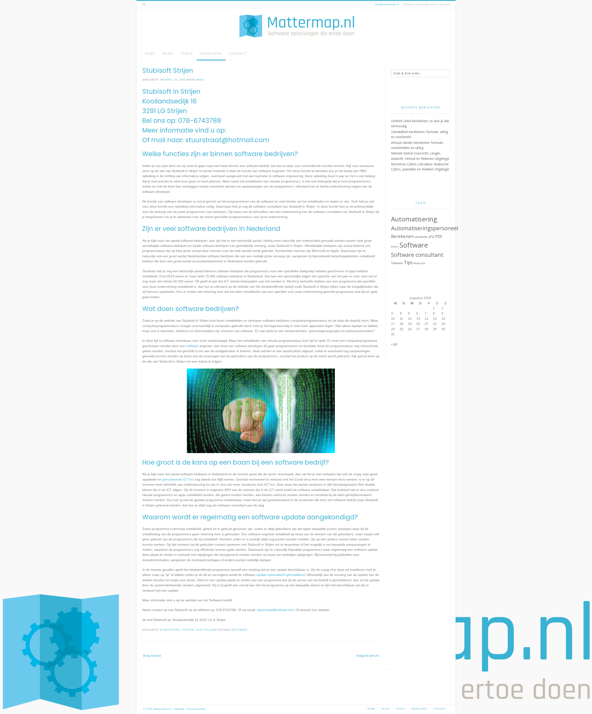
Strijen (188, 629)
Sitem (177, 709)
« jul (394, 344)
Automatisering (414, 219)
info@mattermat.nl (387, 4)
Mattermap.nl (162, 709)
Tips (408, 262)
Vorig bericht (152, 655)
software (192, 346)
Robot (394, 246)
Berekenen (402, 236)
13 (418, 318)
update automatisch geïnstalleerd (280, 575)
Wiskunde (419, 263)
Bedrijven (211, 53)
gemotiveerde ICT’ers (178, 479)
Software (239, 629)
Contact (238, 53)
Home (150, 53)
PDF (438, 236)
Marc (200, 79)
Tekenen (397, 263)
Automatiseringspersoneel (424, 228)
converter (421, 237)
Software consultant (417, 254)
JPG (431, 236)
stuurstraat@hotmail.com (227, 140)
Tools (187, 53)
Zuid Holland (206, 629)
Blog (168, 53)
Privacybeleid (196, 709)
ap (182, 709)
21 (426, 323)
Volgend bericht (367, 655)
